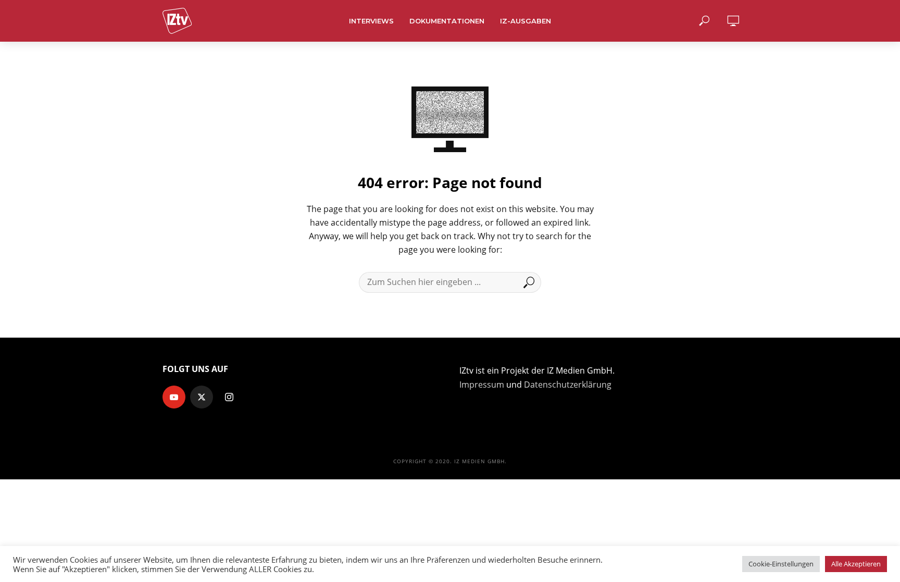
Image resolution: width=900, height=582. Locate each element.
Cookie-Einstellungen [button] (781, 563)
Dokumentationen (446, 21)
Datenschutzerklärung (567, 384)
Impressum (481, 384)
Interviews (371, 21)
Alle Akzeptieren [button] (856, 563)
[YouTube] (173, 397)
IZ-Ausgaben (525, 21)
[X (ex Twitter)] (201, 397)
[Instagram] (229, 397)
